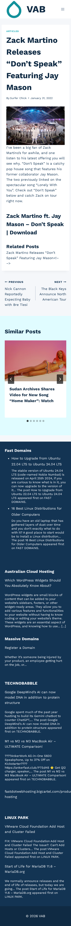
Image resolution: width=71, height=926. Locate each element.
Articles (12, 31)
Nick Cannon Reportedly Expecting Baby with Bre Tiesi (17, 293)
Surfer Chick (18, 98)
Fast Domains (18, 450)
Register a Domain (20, 648)
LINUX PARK (16, 817)
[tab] (28, 421)
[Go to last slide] (11, 379)
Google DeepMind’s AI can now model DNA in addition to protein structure (32, 697)
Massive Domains (22, 638)
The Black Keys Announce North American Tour (52, 290)
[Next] (60, 379)
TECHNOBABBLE (21, 683)
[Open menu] (62, 9)
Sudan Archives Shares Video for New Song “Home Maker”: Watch (32, 395)
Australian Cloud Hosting (29, 571)
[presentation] (35, 360)
